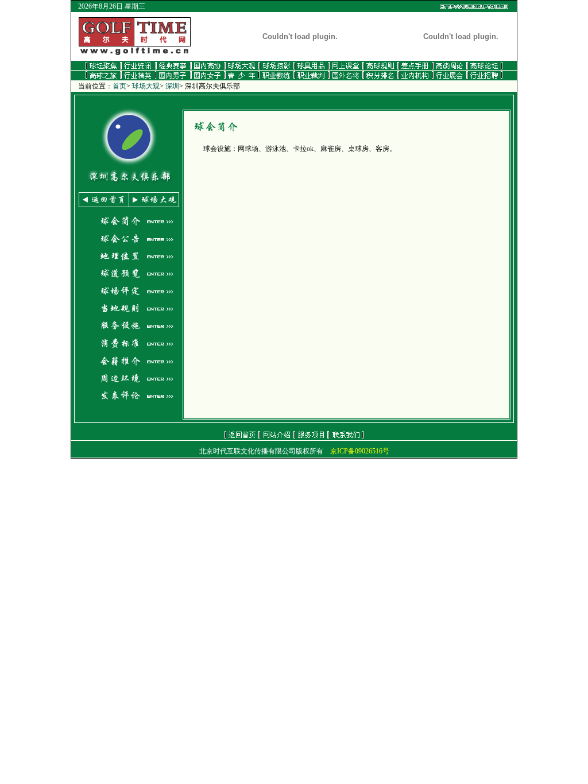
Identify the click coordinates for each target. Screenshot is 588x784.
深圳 (172, 86)
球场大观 (146, 86)
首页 (119, 86)
